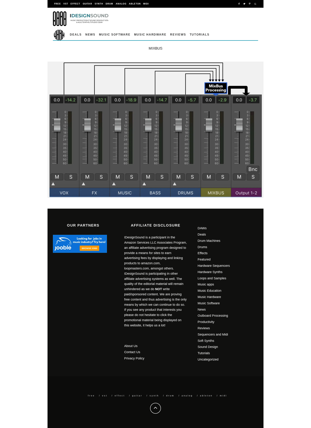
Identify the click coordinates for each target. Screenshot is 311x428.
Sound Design (208, 347)
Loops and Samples (212, 278)
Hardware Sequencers (214, 266)
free (57, 4)
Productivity (206, 322)
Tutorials (199, 34)
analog (121, 4)
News (90, 34)
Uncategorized (208, 359)
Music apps (206, 284)
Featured (204, 259)
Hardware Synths (210, 272)
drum (109, 4)
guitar (87, 4)
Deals (76, 34)
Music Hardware (150, 34)
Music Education (209, 290)
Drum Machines (209, 241)
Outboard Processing (213, 315)
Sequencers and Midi (213, 334)
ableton (135, 4)
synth (99, 4)
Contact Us (132, 352)
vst (65, 4)
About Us (131, 346)
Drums (202, 247)
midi (146, 4)
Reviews (178, 34)
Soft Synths (206, 341)
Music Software (114, 34)
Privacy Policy (134, 358)
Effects (203, 253)
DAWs (202, 228)
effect (75, 4)
